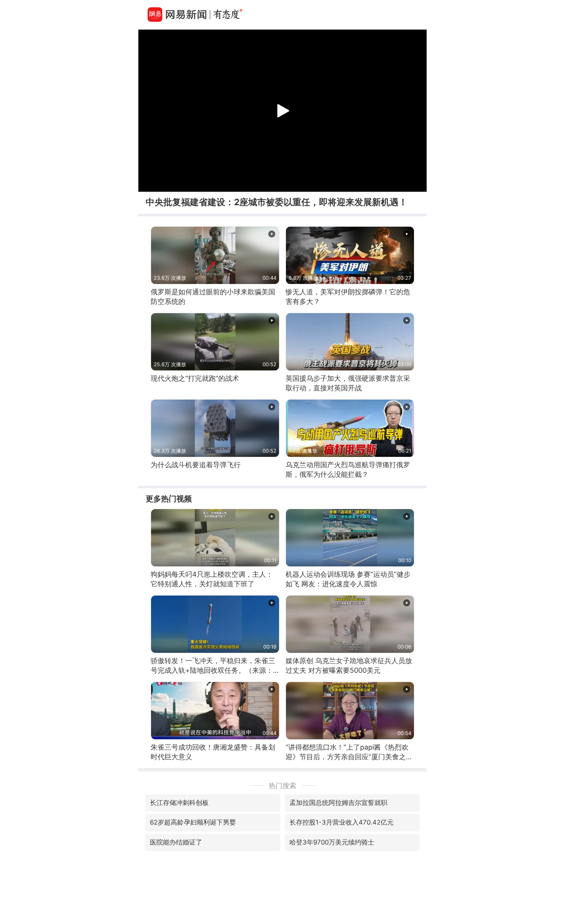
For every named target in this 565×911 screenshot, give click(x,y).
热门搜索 (282, 786)
